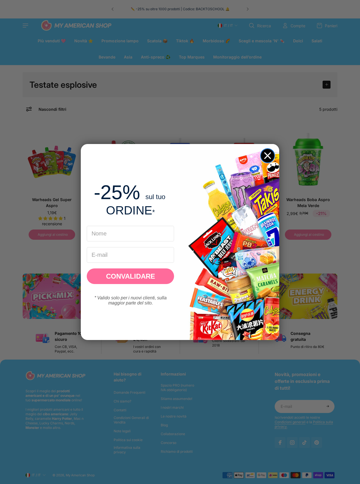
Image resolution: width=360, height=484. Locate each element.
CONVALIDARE (130, 276)
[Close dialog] (268, 156)
